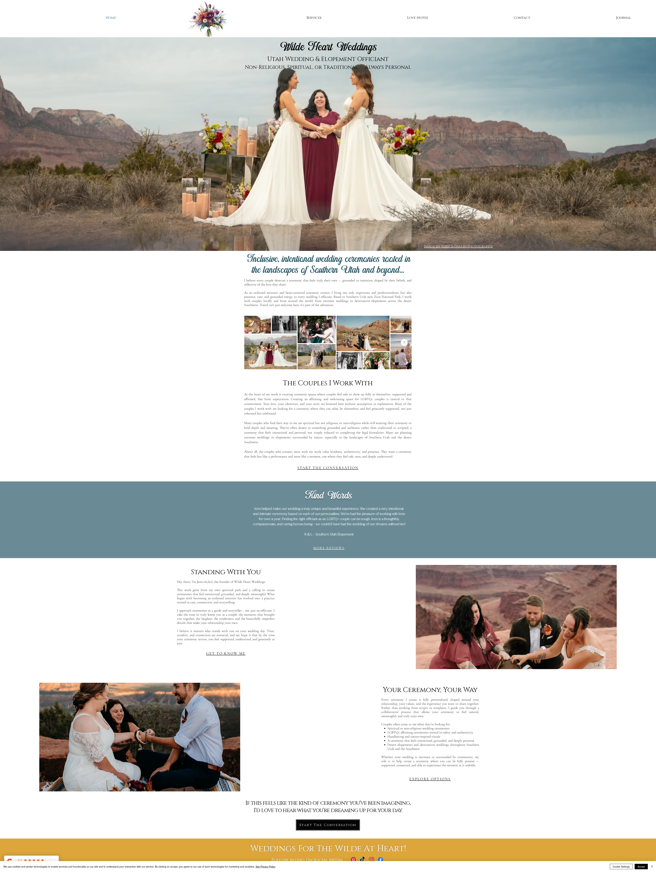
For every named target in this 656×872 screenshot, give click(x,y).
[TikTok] (362, 859)
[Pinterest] (353, 859)
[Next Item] (404, 342)
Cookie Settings (621, 866)
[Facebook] (380, 859)
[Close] (652, 866)
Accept (641, 866)
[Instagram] (371, 859)
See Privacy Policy (265, 866)
